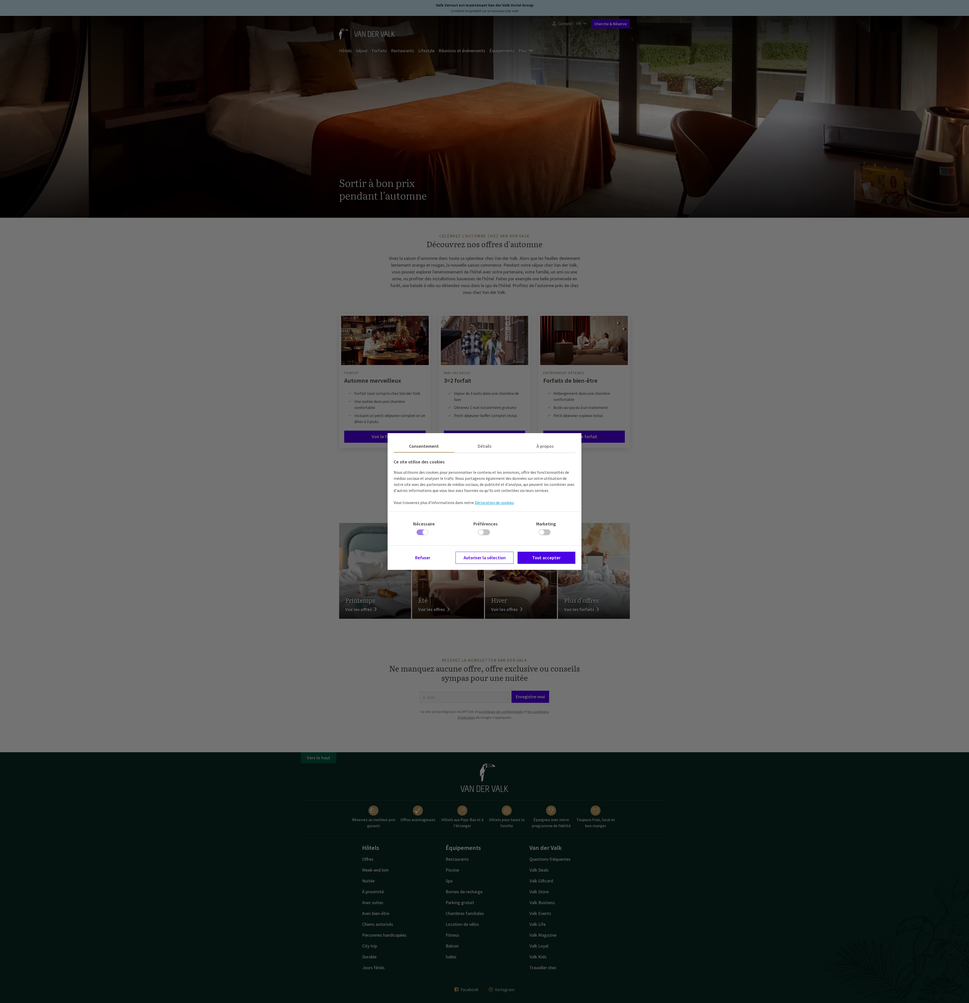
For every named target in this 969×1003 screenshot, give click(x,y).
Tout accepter (546, 558)
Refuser (422, 558)
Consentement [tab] (424, 446)
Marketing (546, 524)
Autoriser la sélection (485, 558)
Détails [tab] (485, 446)
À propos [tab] (545, 446)
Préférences (485, 524)
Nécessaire (424, 524)
